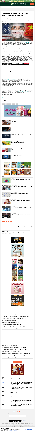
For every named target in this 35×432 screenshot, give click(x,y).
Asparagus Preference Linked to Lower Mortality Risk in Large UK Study (11, 357)
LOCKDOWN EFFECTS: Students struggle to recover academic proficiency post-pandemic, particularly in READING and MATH (21, 186)
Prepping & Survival (29, 9)
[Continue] (25, 416)
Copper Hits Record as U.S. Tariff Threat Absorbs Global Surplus (10, 322)
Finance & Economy (22, 9)
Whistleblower (29, 20)
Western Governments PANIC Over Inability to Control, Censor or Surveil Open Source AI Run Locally (21, 388)
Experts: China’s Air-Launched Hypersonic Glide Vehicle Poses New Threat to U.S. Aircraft (14, 326)
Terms (21, 423)
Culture (10, 9)
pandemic (23, 20)
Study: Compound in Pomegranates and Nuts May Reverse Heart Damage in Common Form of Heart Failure (16, 353)
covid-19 (8, 20)
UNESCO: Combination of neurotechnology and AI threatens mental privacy (22, 134)
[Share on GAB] (10, 19)
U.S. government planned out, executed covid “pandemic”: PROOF (20, 179)
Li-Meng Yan (19, 20)
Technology (19, 9)
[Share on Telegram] (8, 19)
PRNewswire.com (4, 97)
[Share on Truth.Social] (12, 19)
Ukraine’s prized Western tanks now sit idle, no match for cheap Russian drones (12, 328)
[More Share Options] (15, 19)
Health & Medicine (15, 9)
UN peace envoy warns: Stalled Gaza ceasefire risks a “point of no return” (11, 330)
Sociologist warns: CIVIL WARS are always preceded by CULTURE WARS (21, 127)
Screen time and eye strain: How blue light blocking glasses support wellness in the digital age (14, 355)
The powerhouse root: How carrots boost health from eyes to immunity (11, 332)
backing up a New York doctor (26, 42)
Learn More (25, 429)
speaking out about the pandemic (23, 91)
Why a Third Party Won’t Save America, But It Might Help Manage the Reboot (12, 359)
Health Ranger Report (5, 376)
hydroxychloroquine (12, 20)
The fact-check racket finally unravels (16, 155)
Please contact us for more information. (6, 233)
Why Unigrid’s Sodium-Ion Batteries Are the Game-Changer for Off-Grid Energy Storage (14, 318)
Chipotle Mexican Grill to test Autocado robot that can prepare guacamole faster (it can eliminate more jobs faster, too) (22, 142)
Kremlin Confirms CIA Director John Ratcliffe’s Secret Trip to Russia (11, 351)
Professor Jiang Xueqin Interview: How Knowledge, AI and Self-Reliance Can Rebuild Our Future (20, 401)
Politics (6, 9)
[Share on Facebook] (5, 19)
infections (16, 20)
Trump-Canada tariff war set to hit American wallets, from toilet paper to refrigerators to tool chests (15, 343)
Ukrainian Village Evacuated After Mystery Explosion (9, 320)
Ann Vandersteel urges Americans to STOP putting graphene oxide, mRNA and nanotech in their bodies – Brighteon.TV (21, 207)
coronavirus (5, 20)
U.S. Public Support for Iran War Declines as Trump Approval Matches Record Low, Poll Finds (14, 347)
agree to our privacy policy (13, 430)
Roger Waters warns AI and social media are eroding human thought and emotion (13, 314)
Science (15, 9)
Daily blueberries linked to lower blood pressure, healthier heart (10, 345)
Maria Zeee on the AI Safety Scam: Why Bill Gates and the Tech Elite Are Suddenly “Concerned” (15, 349)
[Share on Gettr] (14, 19)
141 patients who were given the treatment (10, 79)
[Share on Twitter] (6, 19)
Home (3, 9)
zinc (5, 21)
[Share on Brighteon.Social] (3, 19)
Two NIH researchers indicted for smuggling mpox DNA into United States (12, 324)
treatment (26, 20)
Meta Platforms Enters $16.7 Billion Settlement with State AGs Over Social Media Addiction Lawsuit (15, 316)
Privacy (19, 423)
